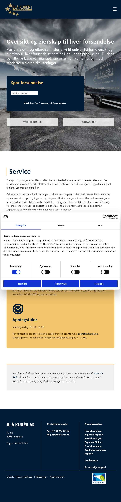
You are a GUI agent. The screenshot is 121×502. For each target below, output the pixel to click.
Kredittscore (91, 460)
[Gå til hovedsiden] (22, 9)
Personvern (41, 476)
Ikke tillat (22, 283)
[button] (80, 9)
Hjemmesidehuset (24, 476)
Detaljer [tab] (61, 225)
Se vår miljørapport (95, 467)
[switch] (45, 272)
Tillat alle (99, 283)
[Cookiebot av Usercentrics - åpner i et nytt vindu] (105, 216)
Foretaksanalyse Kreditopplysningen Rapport (95, 449)
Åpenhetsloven (57, 476)
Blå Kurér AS (20, 424)
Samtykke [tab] (21, 225)
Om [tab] (100, 225)
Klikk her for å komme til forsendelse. (45, 103)
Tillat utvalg (61, 283)
